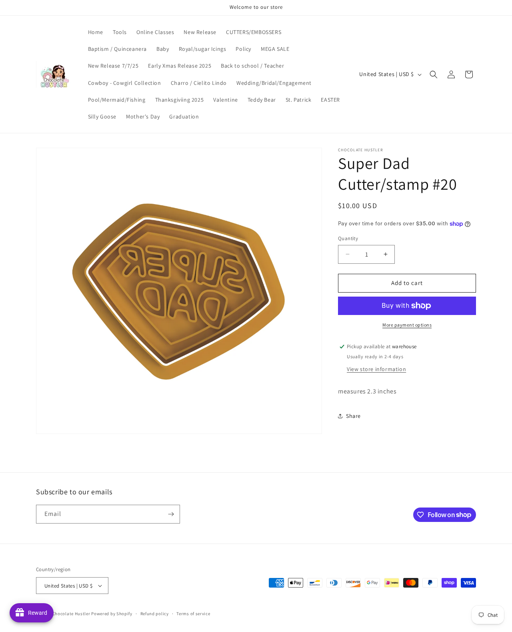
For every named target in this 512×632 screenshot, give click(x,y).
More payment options (407, 325)
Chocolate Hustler (71, 613)
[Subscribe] (171, 514)
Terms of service (193, 613)
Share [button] (353, 415)
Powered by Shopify (111, 613)
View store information (376, 369)
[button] (433, 74)
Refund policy (154, 613)
